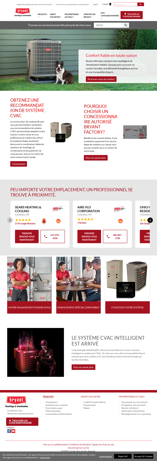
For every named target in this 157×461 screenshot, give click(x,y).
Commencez (18, 163)
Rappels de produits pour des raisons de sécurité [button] (34, 4)
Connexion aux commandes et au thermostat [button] (72, 4)
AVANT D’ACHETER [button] (55, 15)
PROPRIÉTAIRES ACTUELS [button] (71, 15)
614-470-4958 (51, 237)
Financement (89, 405)
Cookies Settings (105, 456)
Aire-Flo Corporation (88, 209)
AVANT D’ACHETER (90, 396)
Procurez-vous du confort (101, 79)
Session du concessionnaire (20, 413)
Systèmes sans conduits (57, 405)
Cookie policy (45, 457)
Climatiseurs (52, 402)
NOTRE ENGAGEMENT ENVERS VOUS (29, 307)
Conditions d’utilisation (80, 444)
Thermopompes (53, 411)
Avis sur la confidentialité (55, 444)
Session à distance (129, 408)
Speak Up (97, 444)
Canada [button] (108, 4)
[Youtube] (13, 430)
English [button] (95, 4)
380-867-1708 (114, 237)
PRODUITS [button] (42, 14)
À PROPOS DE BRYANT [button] (89, 15)
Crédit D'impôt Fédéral (94, 402)
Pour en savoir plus (96, 157)
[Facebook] (9, 430)
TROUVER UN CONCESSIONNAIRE (131, 15)
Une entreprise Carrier (78, 447)
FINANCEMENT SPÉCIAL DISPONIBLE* (78, 307)
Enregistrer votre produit (133, 405)
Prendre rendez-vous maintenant (26, 236)
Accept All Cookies (143, 456)
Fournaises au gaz (54, 408)
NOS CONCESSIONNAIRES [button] (110, 14)
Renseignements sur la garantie (136, 414)
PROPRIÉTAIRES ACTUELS (131, 396)
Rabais (86, 408)
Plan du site (108, 444)
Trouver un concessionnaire (20, 421)
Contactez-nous (14, 410)
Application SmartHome (133, 411)
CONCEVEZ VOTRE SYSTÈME (127, 307)
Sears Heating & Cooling (28, 209)
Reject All (123, 456)
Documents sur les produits (134, 402)
